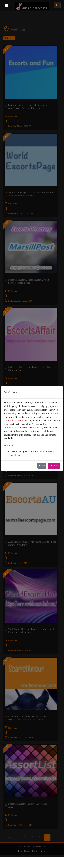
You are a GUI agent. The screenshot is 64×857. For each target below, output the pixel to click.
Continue (54, 465)
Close (42, 465)
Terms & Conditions (17, 420)
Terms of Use (13, 455)
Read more (9, 445)
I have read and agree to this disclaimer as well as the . (29, 453)
